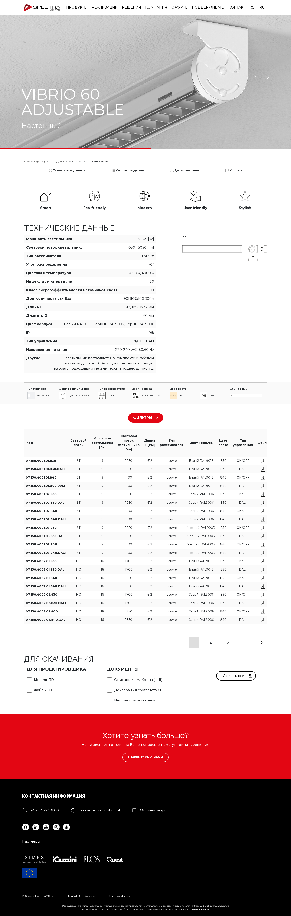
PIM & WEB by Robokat (80, 895)
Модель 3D (44, 680)
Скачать (179, 7)
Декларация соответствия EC (140, 690)
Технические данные (69, 170)
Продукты (77, 7)
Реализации (105, 7)
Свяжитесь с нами (145, 757)
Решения (131, 7)
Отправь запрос (154, 810)
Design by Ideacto (119, 895)
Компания (156, 7)
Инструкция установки (135, 700)
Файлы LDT (44, 690)
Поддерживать (208, 7)
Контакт (237, 7)
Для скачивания (186, 170)
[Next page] (262, 642)
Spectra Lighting (34, 161)
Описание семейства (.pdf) (138, 680)
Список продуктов (130, 170)
